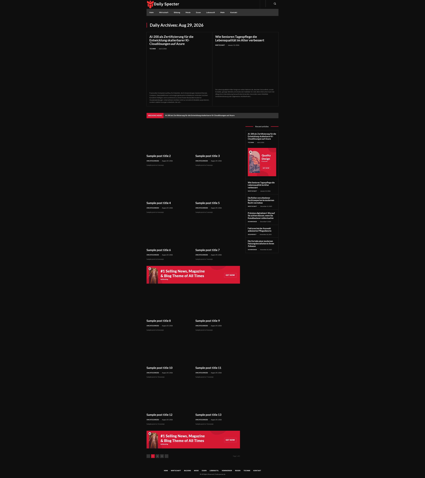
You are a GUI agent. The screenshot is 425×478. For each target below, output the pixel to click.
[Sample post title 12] (169, 397)
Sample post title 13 (208, 414)
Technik (152, 49)
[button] (274, 3)
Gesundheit (252, 234)
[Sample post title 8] (169, 303)
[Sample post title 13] (217, 397)
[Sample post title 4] (169, 185)
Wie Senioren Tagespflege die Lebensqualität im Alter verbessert (239, 38)
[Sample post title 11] (217, 350)
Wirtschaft (220, 45)
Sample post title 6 (159, 250)
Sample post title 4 (159, 203)
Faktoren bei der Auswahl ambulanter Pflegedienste (259, 229)
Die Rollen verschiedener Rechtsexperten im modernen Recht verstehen (261, 200)
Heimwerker (252, 221)
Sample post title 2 (159, 156)
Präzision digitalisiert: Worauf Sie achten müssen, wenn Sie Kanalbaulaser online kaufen (261, 215)
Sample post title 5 (207, 203)
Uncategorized (153, 161)
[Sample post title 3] (217, 138)
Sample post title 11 (208, 368)
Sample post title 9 (207, 320)
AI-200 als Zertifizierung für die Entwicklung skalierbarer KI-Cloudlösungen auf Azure (171, 40)
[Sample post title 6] (169, 232)
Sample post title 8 (159, 320)
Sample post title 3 (207, 156)
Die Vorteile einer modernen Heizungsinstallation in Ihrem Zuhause (261, 243)
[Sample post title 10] (169, 350)
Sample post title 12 (159, 414)
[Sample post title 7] (217, 232)
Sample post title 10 (159, 368)
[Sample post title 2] (169, 138)
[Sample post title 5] (217, 185)
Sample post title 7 (207, 250)
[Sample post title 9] (217, 303)
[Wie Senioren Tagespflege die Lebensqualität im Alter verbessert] (245, 67)
